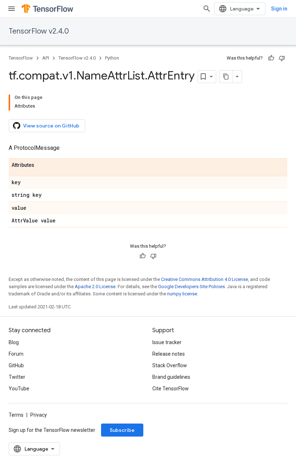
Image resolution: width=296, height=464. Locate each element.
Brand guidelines (171, 377)
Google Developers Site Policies (191, 286)
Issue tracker (167, 342)
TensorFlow (21, 58)
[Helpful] (271, 58)
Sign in (279, 9)
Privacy (38, 415)
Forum (16, 354)
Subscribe (122, 430)
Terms (16, 415)
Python (112, 58)
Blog (14, 342)
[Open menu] (11, 8)
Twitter (17, 377)
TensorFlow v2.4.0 (39, 31)
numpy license (182, 293)
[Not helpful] (282, 58)
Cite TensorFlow (170, 388)
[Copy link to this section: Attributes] (41, 165)
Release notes (168, 354)
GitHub (16, 365)
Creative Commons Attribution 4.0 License (204, 279)
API (45, 58)
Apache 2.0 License (95, 286)
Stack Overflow (169, 365)
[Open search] (207, 8)
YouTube (19, 388)
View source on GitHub (51, 125)
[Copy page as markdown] (225, 76)
